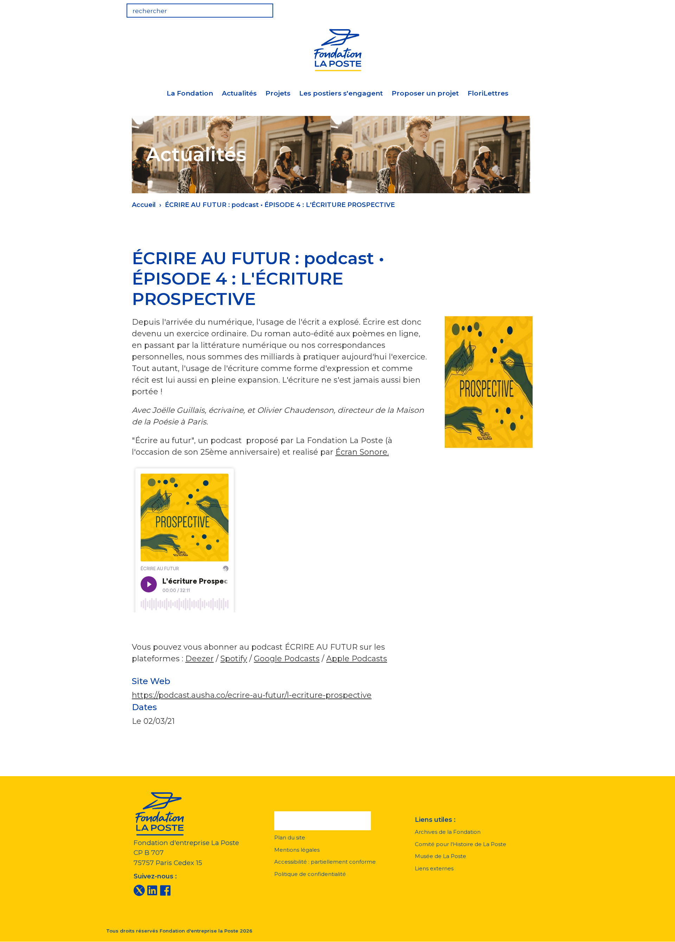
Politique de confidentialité (310, 874)
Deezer (199, 658)
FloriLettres (488, 93)
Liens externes (434, 868)
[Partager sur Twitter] (459, 264)
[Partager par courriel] (496, 264)
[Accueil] (337, 49)
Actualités (239, 93)
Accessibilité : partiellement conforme (325, 861)
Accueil (144, 205)
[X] (139, 890)
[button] (322, 820)
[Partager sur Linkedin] (478, 264)
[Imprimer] (514, 264)
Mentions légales (297, 849)
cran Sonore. (365, 452)
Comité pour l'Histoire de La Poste (460, 844)
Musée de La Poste (440, 856)
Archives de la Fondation (448, 832)
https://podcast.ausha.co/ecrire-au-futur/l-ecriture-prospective (252, 695)
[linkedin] (152, 890)
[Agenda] (496, 8)
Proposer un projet (425, 93)
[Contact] (540, 8)
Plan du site (289, 837)
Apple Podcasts (356, 658)
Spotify (233, 658)
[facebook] (165, 890)
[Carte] (518, 8)
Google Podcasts (287, 658)
